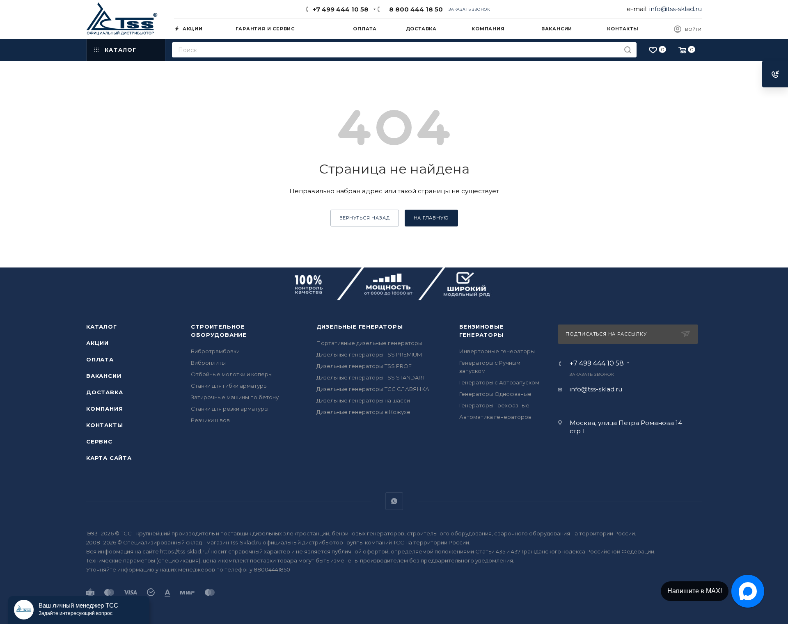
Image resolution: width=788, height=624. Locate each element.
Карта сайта (109, 458)
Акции (97, 343)
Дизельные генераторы (359, 326)
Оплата (100, 359)
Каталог (101, 326)
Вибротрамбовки (215, 351)
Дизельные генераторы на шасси (363, 400)
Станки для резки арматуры (229, 408)
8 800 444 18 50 (414, 9)
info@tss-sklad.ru (675, 9)
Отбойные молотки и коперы (232, 374)
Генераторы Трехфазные (494, 405)
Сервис (99, 441)
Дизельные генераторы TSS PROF (364, 366)
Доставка (104, 392)
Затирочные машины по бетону (235, 397)
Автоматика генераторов (495, 417)
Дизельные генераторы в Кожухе (363, 412)
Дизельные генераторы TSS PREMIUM (369, 354)
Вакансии (103, 376)
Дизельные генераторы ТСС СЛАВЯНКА (372, 389)
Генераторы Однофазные (495, 394)
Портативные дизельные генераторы (369, 343)
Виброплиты (208, 362)
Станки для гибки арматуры (229, 385)
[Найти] (628, 49)
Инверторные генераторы (497, 351)
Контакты (104, 425)
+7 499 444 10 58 (341, 9)
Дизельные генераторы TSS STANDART (370, 377)
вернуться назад (364, 218)
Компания (104, 408)
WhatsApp (394, 501)
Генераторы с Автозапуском (499, 382)
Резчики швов (210, 420)
